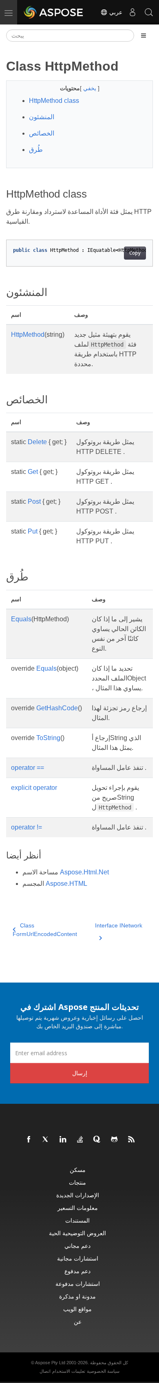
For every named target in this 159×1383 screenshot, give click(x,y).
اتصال (45, 1371)
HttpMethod (27, 334)
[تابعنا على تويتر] (46, 1139)
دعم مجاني (77, 1246)
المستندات (77, 1220)
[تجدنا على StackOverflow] (80, 1139)
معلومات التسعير (77, 1208)
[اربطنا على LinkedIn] (63, 1139)
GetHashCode (57, 708)
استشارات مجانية (77, 1258)
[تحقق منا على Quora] (97, 1139)
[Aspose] (53, 12)
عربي (115, 12)
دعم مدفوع (77, 1271)
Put (33, 531)
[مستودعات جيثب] (114, 1139)
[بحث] (149, 12)
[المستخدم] (132, 12)
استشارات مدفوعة (77, 1283)
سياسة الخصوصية (103, 1371)
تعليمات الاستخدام (68, 1371)
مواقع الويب (77, 1309)
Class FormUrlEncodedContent (45, 929)
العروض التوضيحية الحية (77, 1233)
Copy (135, 253)
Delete (37, 441)
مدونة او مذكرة (77, 1296)
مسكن (78, 1170)
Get (33, 471)
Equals (21, 619)
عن (78, 1321)
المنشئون (41, 116)
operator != (26, 827)
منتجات (77, 1182)
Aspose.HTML (66, 883)
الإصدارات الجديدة (77, 1195)
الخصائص (41, 133)
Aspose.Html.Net (84, 872)
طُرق (36, 149)
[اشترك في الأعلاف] (131, 1139)
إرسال (79, 1073)
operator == (27, 767)
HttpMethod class (54, 100)
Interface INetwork (118, 925)
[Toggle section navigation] (143, 35)
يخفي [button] (90, 88)
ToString (48, 737)
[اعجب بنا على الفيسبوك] (29, 1139)
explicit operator (34, 787)
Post (34, 501)
